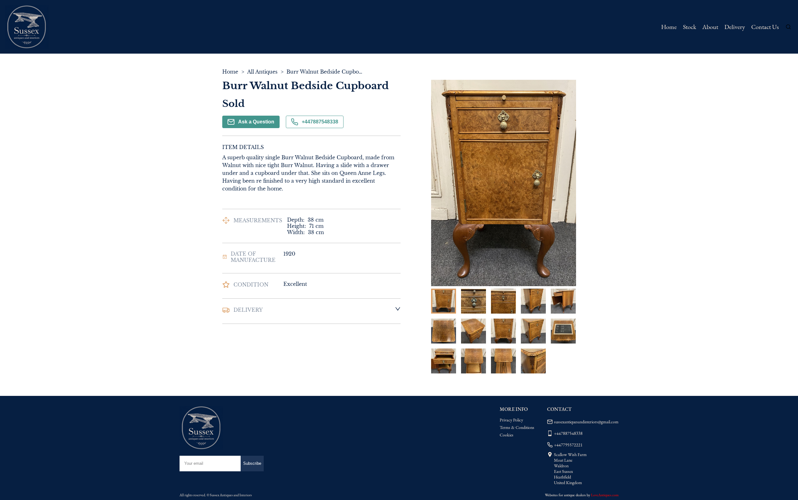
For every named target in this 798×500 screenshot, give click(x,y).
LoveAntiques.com (604, 495)
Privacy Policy (511, 420)
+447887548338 (320, 121)
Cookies (506, 435)
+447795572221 (568, 445)
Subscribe (252, 463)
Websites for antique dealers (565, 495)
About (710, 27)
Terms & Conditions (517, 427)
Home (669, 27)
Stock (689, 27)
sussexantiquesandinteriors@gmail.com (586, 422)
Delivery (734, 27)
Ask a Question (256, 121)
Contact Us (765, 27)
